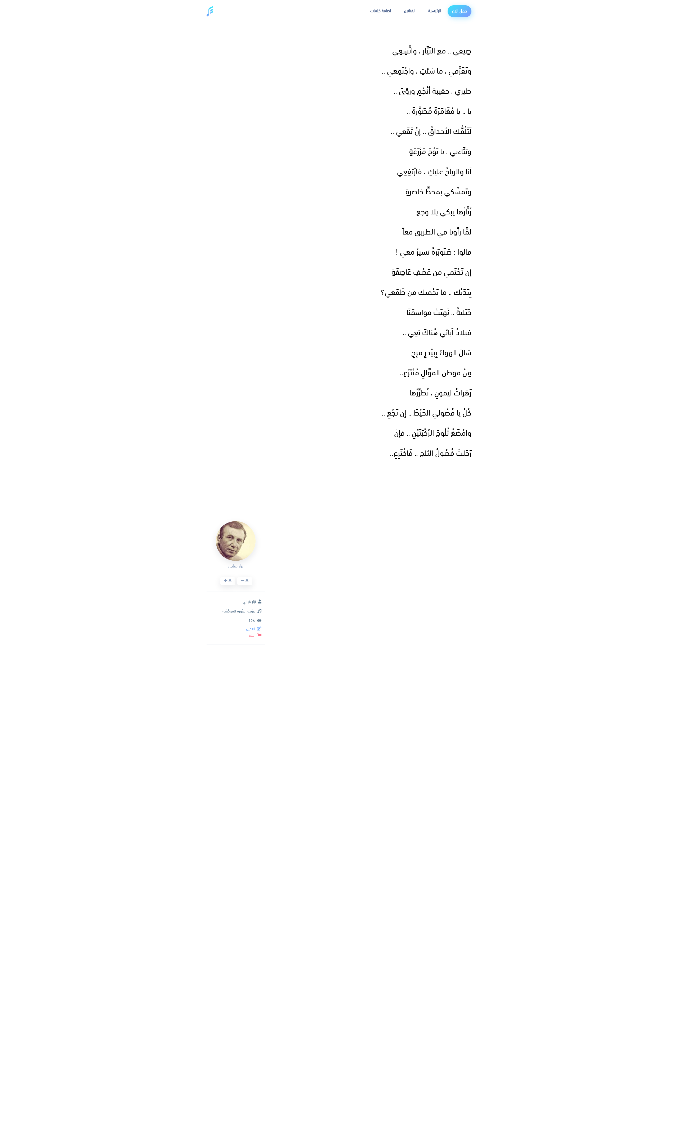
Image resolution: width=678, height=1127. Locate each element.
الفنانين (410, 11)
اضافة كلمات (380, 11)
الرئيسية (434, 11)
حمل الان (459, 11)
